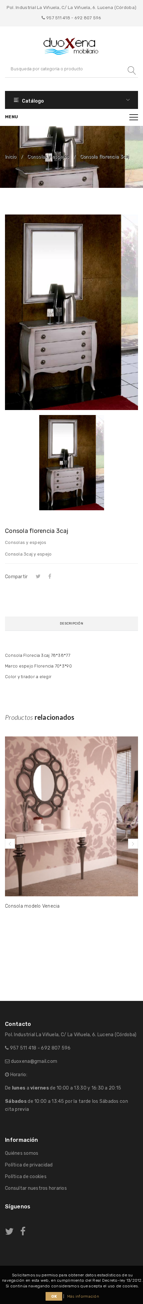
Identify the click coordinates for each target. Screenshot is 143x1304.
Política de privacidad (29, 1165)
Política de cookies (26, 1176)
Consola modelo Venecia (32, 906)
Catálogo (32, 101)
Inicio (11, 157)
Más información (83, 1296)
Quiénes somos (21, 1153)
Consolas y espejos (48, 157)
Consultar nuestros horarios (36, 1188)
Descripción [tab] (71, 624)
